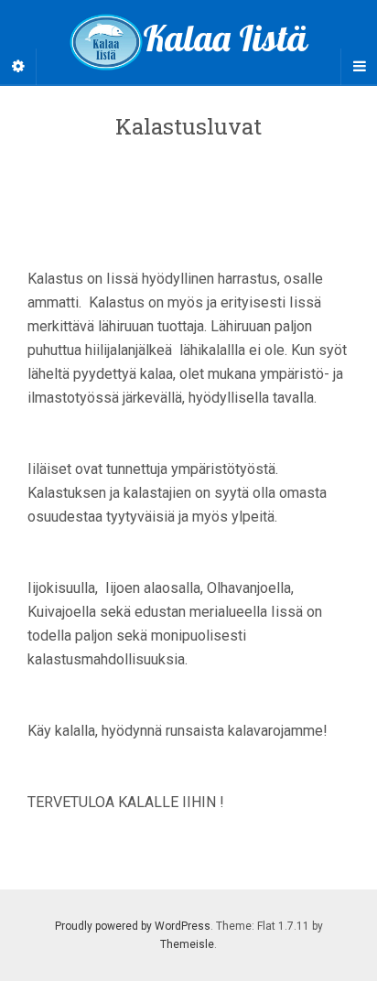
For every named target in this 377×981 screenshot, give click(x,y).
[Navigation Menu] (358, 67)
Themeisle (187, 944)
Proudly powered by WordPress (132, 926)
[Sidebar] (18, 67)
